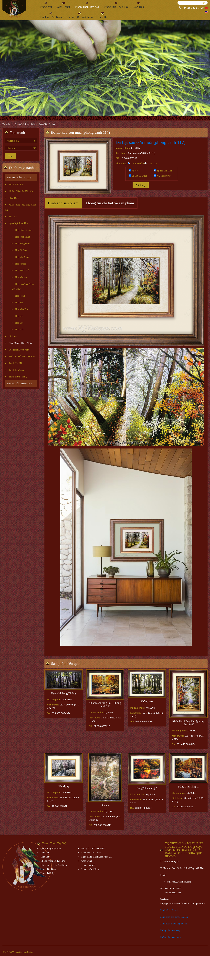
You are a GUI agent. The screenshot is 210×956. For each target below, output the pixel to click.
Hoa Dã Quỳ (21, 250)
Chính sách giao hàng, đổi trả (173, 923)
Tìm (10, 156)
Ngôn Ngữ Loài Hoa (18, 223)
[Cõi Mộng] (63, 768)
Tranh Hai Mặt (15, 363)
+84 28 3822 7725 (192, 7)
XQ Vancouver (163, 176)
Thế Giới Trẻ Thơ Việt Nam (22, 356)
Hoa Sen (19, 316)
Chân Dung (14, 198)
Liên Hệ (102, 17)
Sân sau (105, 805)
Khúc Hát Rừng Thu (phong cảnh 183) (188, 723)
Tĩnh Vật (13, 216)
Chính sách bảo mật (169, 910)
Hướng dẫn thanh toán (170, 937)
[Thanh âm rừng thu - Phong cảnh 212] (105, 684)
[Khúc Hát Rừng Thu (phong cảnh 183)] (188, 693)
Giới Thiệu (63, 6)
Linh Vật (13, 336)
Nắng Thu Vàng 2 (146, 788)
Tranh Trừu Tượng (18, 376)
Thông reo (147, 701)
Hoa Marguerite (22, 243)
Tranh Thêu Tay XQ (87, 6)
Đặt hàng (140, 185)
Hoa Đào (19, 323)
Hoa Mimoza (21, 277)
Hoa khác (19, 329)
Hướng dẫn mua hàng (170, 930)
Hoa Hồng (20, 296)
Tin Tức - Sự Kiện (51, 17)
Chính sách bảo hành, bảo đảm (174, 917)
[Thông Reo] (147, 683)
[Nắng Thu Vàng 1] (188, 768)
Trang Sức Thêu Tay (116, 6)
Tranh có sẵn (137, 163)
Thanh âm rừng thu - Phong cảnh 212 (105, 704)
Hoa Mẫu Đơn (21, 309)
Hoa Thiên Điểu (22, 270)
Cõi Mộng (63, 786)
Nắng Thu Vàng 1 (188, 786)
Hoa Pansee (20, 264)
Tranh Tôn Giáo (16, 370)
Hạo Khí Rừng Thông (63, 693)
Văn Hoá (138, 6)
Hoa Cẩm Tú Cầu (23, 230)
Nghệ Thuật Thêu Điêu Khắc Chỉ (96, 857)
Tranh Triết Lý (16, 184)
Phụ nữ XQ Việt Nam (80, 17)
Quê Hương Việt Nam (19, 350)
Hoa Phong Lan (22, 237)
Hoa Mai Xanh (22, 257)
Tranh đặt (152, 163)
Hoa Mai (19, 302)
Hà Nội (134, 170)
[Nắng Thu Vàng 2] (147, 769)
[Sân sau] (105, 777)
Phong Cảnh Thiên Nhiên (25, 124)
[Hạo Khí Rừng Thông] (63, 679)
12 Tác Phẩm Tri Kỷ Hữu (21, 191)
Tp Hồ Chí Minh (164, 170)
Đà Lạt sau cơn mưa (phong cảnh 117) (150, 142)
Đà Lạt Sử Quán (139, 176)
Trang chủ (46, 6)
